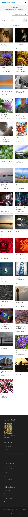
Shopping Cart (8, 493)
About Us (7, 495)
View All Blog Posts (8, 479)
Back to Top (7, 490)
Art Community (8, 454)
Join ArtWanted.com (9, 452)
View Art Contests (7, 482)
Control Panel (7, 457)
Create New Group (19, 14)
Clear (25, 20)
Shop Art (6, 449)
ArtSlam (15, 509)
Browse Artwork (8, 446)
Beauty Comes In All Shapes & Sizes (11, 435)
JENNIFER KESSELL (9, 437)
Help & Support (8, 498)
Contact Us (7, 501)
